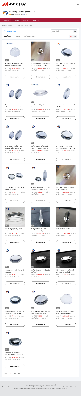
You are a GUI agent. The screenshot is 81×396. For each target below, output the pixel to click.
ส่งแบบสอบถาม (14, 77)
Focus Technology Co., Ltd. (42, 385)
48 (19, 373)
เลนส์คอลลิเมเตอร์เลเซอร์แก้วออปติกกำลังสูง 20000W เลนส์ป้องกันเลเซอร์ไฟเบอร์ (40, 189)
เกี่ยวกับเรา (26, 20)
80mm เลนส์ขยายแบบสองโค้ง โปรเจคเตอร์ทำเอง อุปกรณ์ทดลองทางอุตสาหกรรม (14, 107)
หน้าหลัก (6, 20)
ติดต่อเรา (36, 20)
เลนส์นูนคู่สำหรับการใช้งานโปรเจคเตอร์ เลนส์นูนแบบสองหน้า (40, 231)
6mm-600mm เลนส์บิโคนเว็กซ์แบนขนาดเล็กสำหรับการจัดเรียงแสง (15, 148)
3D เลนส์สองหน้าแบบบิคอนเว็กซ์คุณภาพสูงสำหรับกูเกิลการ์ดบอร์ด (40, 313)
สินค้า (17, 20)
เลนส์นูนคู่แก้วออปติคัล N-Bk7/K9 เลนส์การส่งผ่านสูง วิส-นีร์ (14, 355)
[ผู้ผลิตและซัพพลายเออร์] (14, 4)
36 (15, 373)
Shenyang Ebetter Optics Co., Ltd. (22, 12)
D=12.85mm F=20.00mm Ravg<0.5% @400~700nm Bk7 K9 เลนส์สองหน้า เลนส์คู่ (65, 148)
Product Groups (11, 31)
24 (10, 373)
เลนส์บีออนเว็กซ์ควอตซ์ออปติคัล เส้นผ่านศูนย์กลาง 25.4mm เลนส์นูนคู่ (40, 66)
